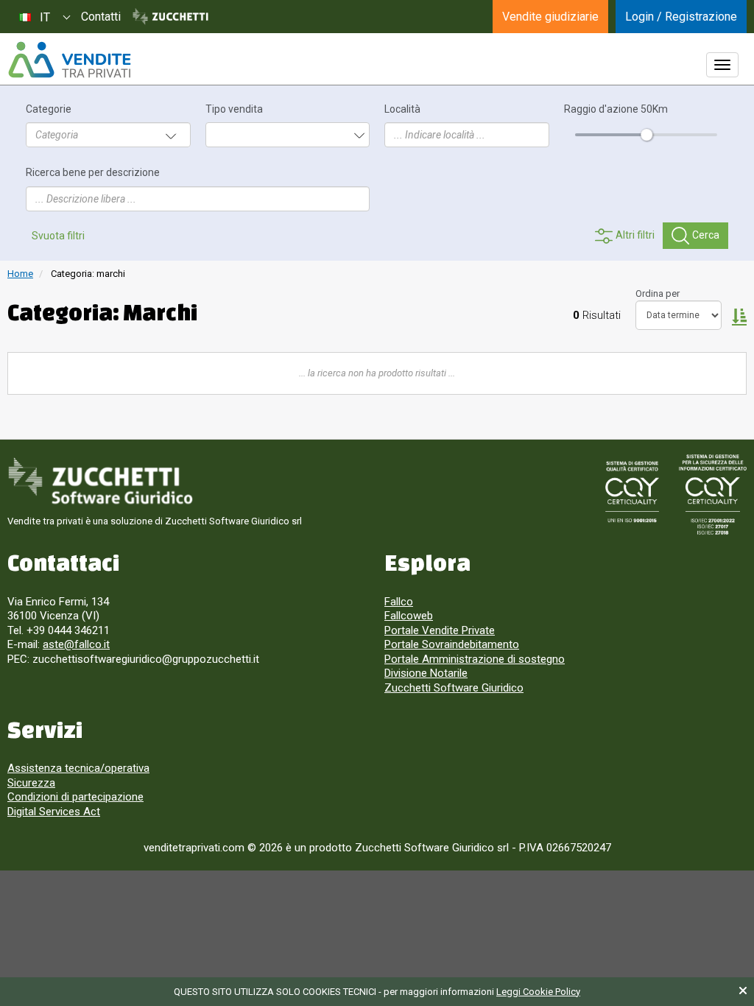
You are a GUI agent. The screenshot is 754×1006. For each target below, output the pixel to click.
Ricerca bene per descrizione (93, 172)
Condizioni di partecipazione (75, 796)
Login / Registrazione (681, 17)
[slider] (646, 135)
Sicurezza (31, 782)
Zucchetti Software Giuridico (454, 687)
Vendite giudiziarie (550, 17)
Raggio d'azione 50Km (616, 109)
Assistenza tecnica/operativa (78, 768)
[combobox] (44, 16)
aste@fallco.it (76, 644)
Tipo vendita (234, 109)
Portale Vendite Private (439, 630)
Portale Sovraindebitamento (451, 644)
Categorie (48, 109)
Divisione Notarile (426, 673)
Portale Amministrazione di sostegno (474, 659)
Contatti (101, 17)
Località (402, 109)
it (45, 17)
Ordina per (657, 293)
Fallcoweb (408, 615)
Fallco (398, 601)
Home (20, 273)
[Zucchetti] (170, 17)
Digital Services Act (53, 811)
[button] (739, 316)
